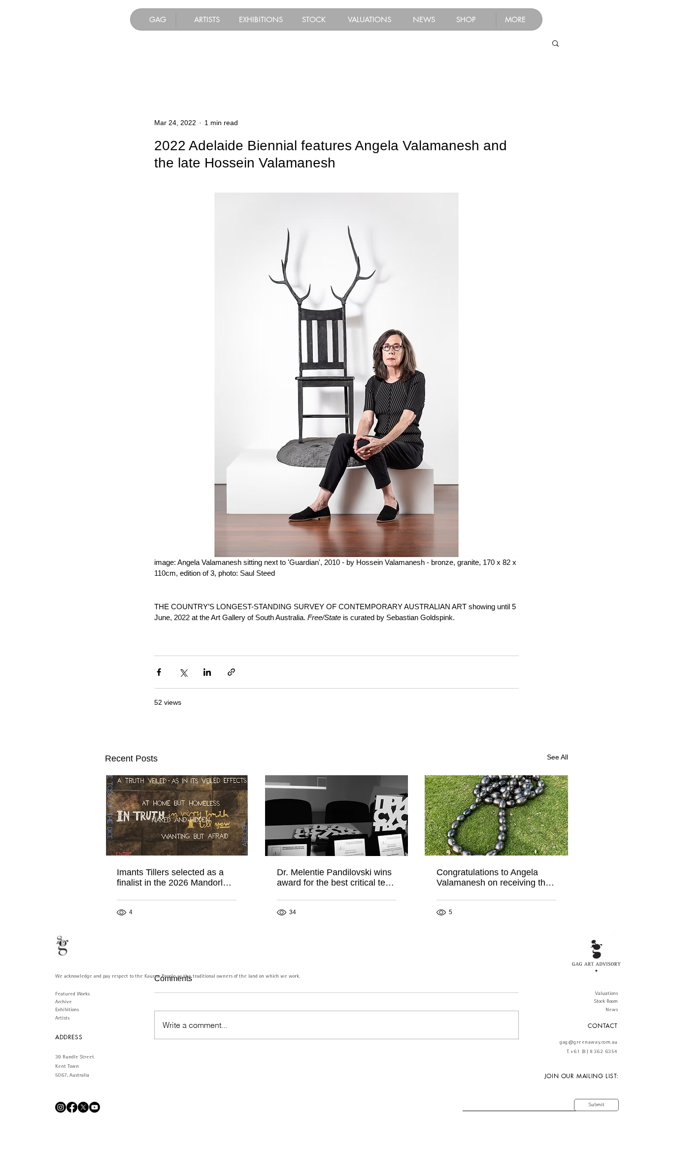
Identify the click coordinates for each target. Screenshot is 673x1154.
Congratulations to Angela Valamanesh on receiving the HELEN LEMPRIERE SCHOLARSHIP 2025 (493, 877)
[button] (515, 19)
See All (557, 757)
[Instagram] (60, 1107)
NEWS (424, 19)
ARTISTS (207, 19)
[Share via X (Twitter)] (183, 672)
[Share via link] (231, 672)
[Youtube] (94, 1107)
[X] (83, 1107)
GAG (157, 19)
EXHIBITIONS (261, 19)
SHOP (466, 19)
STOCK (314, 19)
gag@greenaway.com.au (589, 1042)
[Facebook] (72, 1107)
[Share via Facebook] (159, 672)
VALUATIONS (369, 19)
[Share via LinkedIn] (207, 672)
